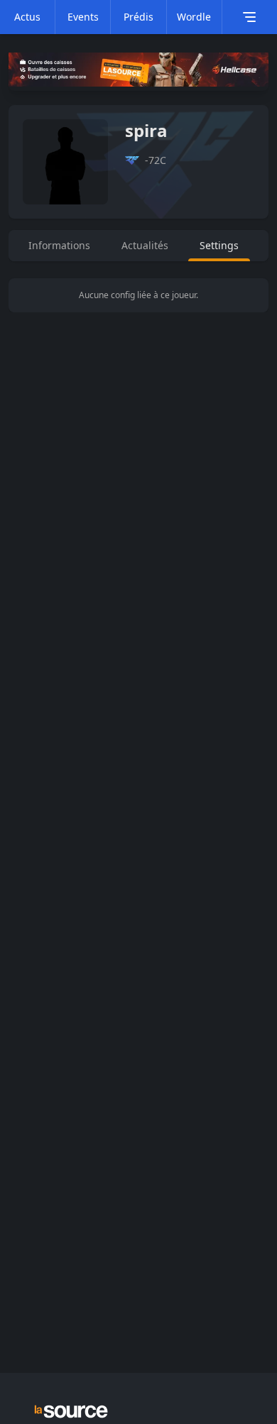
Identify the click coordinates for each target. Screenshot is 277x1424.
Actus (27, 16)
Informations (59, 245)
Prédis (138, 16)
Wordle (194, 16)
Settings (219, 245)
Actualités (144, 245)
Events (83, 16)
